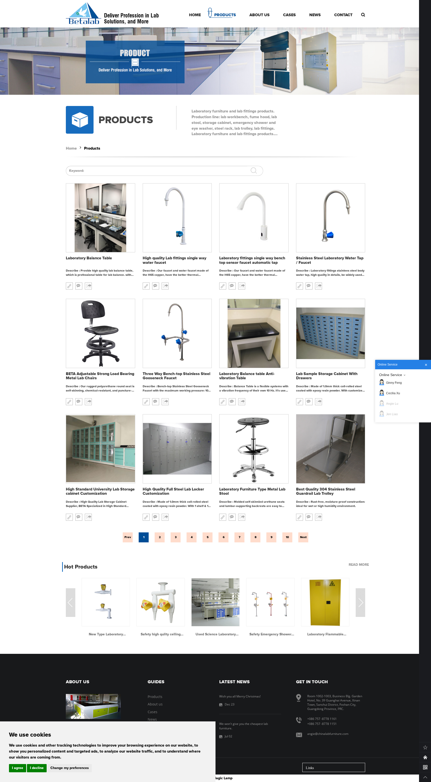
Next (303, 537)
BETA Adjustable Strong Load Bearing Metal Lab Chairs (100, 376)
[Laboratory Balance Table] (100, 218)
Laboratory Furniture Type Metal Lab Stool (252, 491)
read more (359, 565)
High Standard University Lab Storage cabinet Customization (100, 491)
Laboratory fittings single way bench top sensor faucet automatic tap (252, 260)
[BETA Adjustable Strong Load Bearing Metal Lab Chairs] (100, 333)
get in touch (312, 682)
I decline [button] (37, 768)
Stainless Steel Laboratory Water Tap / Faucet (329, 260)
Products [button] (225, 15)
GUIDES (156, 682)
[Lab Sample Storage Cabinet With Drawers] (330, 333)
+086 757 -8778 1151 (322, 724)
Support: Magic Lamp (215, 778)
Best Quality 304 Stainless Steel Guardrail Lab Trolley (325, 491)
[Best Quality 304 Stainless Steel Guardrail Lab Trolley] (330, 449)
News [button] (315, 15)
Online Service (390, 375)
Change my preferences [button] (69, 768)
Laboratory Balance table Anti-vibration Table (247, 376)
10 (287, 537)
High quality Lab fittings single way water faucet (174, 260)
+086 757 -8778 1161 (322, 719)
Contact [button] (343, 15)
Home (71, 148)
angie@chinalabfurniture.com (327, 734)
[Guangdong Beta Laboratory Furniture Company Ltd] (84, 13)
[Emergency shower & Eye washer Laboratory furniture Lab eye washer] (270, 602)
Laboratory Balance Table (89, 258)
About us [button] (259, 15)
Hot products (81, 567)
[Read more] (69, 286)
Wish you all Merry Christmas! (240, 696)
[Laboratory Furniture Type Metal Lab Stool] (254, 449)
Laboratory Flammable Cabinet (325, 634)
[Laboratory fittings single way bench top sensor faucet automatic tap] (254, 218)
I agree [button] (17, 768)
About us (155, 704)
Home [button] (195, 15)
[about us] (93, 706)
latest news (234, 682)
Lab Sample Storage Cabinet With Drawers (327, 376)
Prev (127, 537)
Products (92, 148)
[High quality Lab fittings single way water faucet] (177, 218)
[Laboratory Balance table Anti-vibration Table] (254, 333)
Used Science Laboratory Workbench (216, 634)
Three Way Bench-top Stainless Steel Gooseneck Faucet (176, 376)
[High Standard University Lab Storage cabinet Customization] (100, 449)
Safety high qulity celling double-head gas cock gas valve (161, 634)
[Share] (88, 286)
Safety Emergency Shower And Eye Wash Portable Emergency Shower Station (270, 634)
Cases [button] (289, 15)
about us (77, 682)
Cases (152, 711)
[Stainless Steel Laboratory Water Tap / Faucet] (330, 218)
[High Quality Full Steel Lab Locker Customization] (177, 449)
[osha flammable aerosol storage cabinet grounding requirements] (325, 602)
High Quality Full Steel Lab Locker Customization (173, 491)
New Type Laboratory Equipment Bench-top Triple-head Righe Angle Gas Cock (106, 634)
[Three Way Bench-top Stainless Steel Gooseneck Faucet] (177, 333)
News (152, 719)
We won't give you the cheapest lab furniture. (243, 726)
